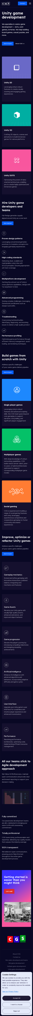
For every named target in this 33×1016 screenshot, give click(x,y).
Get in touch (8, 43)
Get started (8, 223)
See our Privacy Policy (10, 991)
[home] (6, 3)
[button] (30, 3)
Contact (22, 3)
